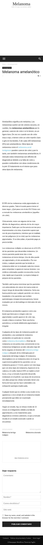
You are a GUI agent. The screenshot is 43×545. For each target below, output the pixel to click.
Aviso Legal (36, 538)
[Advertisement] (21, 32)
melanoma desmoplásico (16, 341)
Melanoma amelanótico (20, 72)
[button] (40, 59)
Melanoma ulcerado (33, 433)
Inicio (4, 64)
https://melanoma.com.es (22, 458)
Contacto (6, 538)
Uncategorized (12, 64)
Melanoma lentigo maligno (9, 434)
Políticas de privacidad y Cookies (20, 538)
